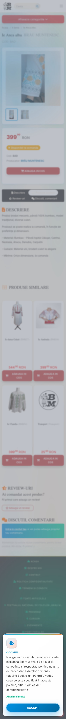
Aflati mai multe (15, 696)
